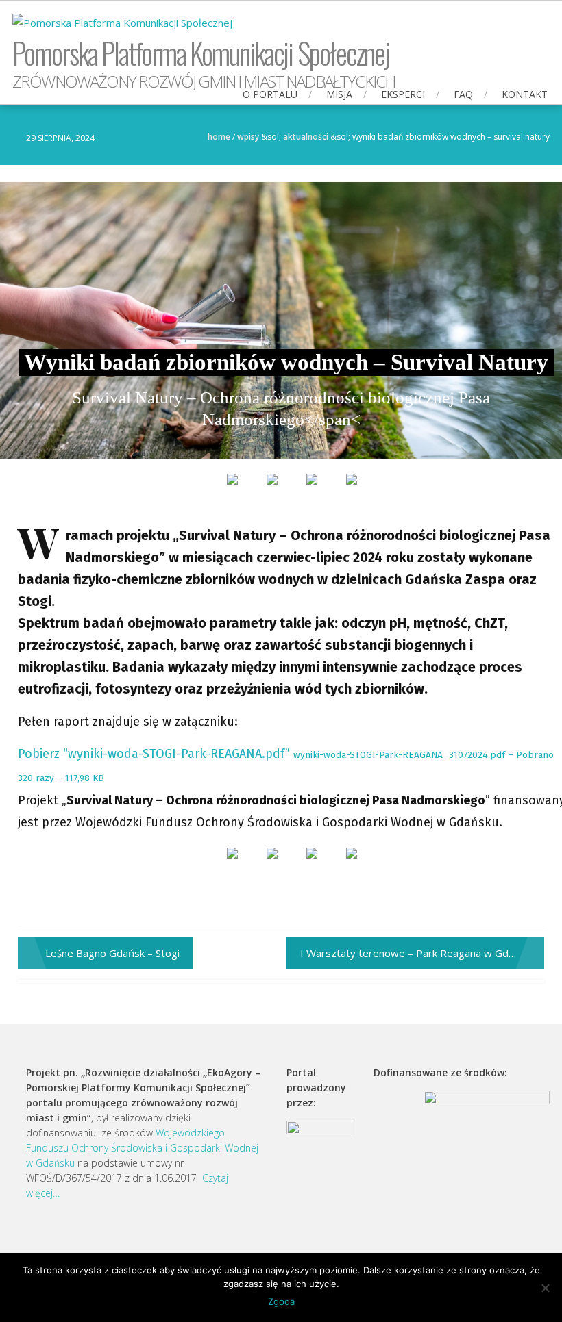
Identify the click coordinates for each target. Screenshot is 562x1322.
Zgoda (281, 1301)
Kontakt (525, 94)
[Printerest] (311, 490)
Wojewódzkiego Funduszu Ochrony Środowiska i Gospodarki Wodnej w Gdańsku (142, 1147)
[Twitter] (272, 490)
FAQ (463, 94)
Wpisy (248, 136)
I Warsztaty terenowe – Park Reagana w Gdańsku (418, 953)
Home (219, 136)
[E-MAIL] (351, 490)
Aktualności (305, 136)
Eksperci (403, 94)
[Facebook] (232, 490)
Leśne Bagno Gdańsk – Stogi (112, 953)
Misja (339, 94)
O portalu (270, 94)
